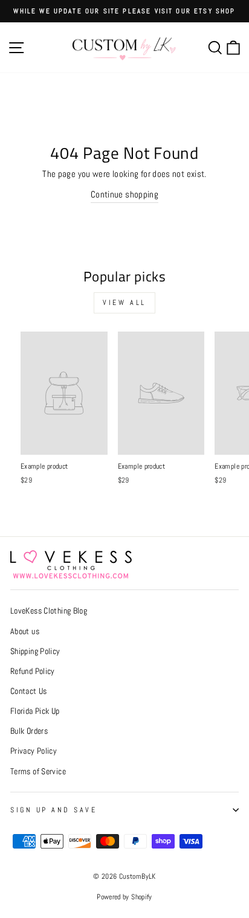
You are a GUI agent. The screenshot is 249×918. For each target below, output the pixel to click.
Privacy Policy (33, 751)
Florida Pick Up (35, 711)
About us (24, 631)
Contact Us (28, 691)
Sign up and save (53, 809)
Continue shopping (124, 194)
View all (124, 302)
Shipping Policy (35, 651)
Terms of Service (38, 771)
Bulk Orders (29, 731)
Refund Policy (32, 671)
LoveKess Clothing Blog (48, 611)
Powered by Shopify (124, 897)
